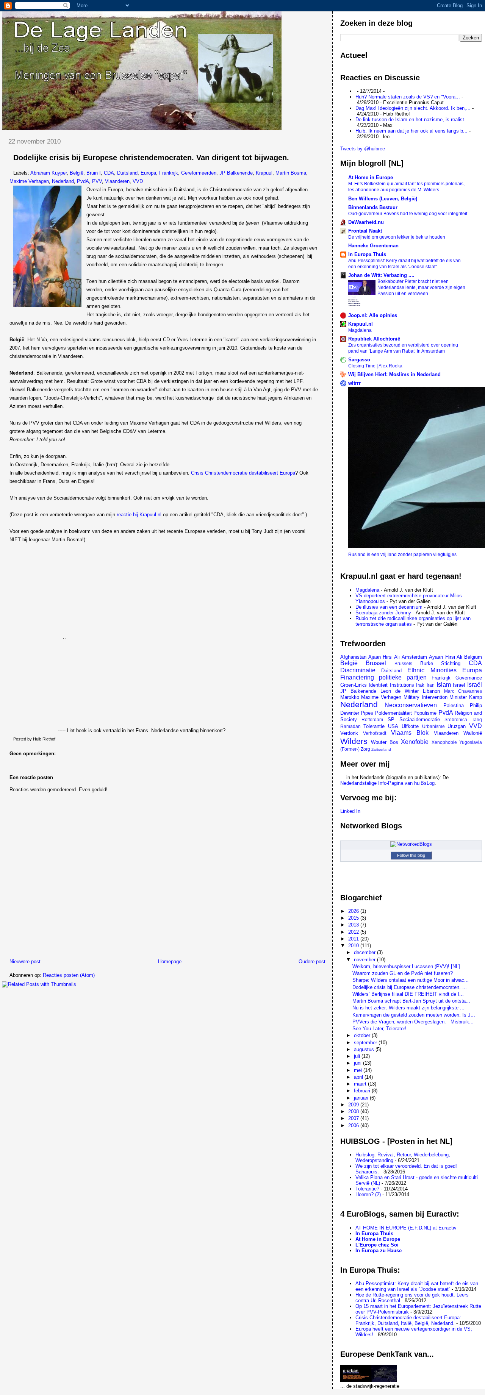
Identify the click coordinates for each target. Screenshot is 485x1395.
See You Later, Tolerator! (379, 1028)
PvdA (83, 181)
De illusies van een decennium (388, 607)
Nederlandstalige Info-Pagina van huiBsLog (387, 783)
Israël (474, 684)
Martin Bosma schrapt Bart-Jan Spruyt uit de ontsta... (411, 1001)
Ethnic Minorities (431, 670)
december (365, 952)
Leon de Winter (399, 691)
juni (358, 1063)
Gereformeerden (198, 173)
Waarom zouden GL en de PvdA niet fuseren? (402, 973)
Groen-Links (353, 685)
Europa (148, 173)
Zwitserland (381, 749)
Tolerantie (374, 726)
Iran (431, 685)
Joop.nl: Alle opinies (372, 315)
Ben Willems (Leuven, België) (382, 199)
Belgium (473, 657)
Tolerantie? (367, 1189)
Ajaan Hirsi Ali (384, 657)
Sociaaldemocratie (419, 719)
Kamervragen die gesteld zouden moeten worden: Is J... (413, 1015)
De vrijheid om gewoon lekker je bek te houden (396, 237)
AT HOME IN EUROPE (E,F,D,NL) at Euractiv (406, 1228)
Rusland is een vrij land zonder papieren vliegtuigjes (402, 554)
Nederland (63, 181)
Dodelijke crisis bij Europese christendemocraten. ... (409, 987)
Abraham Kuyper (48, 173)
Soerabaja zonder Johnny (383, 612)
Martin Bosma (290, 173)
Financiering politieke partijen (383, 677)
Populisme (424, 713)
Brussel (376, 663)
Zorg (365, 749)
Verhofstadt (374, 733)
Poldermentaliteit (393, 713)
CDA (109, 173)
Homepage (169, 961)
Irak (420, 685)
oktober (363, 1035)
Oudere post (312, 961)
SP (391, 719)
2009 (354, 1105)
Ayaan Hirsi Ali (445, 657)
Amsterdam (414, 657)
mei (358, 1070)
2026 (354, 911)
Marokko (349, 697)
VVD (138, 181)
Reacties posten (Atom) (69, 975)
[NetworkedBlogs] (411, 844)
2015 (354, 918)
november (365, 959)
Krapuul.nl (360, 324)
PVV (97, 181)
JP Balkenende (236, 173)
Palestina (453, 705)
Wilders (354, 741)
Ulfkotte (410, 726)
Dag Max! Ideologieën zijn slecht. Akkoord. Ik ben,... (413, 108)
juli (357, 1056)
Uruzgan (456, 726)
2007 (354, 1118)
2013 (354, 925)
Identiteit (378, 685)
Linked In (350, 811)
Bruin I (93, 173)
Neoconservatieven (411, 705)
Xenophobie (444, 742)
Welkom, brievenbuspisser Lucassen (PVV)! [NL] (406, 966)
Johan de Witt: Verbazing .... (381, 275)
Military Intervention (425, 697)
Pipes (367, 713)
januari (362, 1098)
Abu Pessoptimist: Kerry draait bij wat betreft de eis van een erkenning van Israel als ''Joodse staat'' (416, 1286)
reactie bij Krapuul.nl (139, 514)
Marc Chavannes (463, 691)
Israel (459, 685)
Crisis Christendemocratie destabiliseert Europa (243, 473)
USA (393, 726)
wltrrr (354, 383)
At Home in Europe (370, 177)
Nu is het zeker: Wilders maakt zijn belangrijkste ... (408, 1008)
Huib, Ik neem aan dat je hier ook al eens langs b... (411, 131)
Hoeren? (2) (368, 1194)
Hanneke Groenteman (373, 245)
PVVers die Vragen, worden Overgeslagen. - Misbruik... (413, 1022)
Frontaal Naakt (365, 231)
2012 (354, 932)
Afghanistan (353, 657)
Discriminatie (357, 670)
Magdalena (360, 330)
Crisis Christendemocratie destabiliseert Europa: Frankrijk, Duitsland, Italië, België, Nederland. (408, 1320)
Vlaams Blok (410, 733)
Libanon (431, 691)
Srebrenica (455, 719)
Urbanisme (433, 726)
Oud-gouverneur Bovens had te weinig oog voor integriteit (407, 213)
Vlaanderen (117, 181)
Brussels (403, 663)
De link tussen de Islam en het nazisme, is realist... (412, 119)
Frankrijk (168, 173)
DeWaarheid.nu (366, 222)
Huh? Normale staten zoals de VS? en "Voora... (407, 97)
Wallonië (472, 733)
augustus (364, 1049)
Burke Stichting (440, 663)
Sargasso (359, 359)
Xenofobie (415, 742)
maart (361, 1084)
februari (363, 1091)
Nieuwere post (25, 961)
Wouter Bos (384, 742)
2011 (354, 939)
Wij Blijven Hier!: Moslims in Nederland (394, 374)
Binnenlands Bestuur (372, 207)
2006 (354, 1125)
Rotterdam (372, 719)
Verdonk (349, 733)
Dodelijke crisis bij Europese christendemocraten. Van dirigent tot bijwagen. (151, 157)
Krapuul (264, 173)
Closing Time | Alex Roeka (375, 366)
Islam (443, 684)
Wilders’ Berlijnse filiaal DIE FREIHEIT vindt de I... (408, 994)
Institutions (402, 685)
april (359, 1077)
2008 (354, 1111)
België (76, 173)
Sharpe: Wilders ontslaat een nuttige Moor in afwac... (410, 980)
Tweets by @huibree (362, 149)
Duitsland (127, 173)
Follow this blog (411, 855)
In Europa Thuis (367, 254)
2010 (354, 945)
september (366, 1042)
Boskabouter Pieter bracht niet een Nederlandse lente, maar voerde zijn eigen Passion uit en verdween (421, 287)
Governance (468, 678)
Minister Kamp (465, 697)
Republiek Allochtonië (374, 339)
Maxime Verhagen (29, 181)
